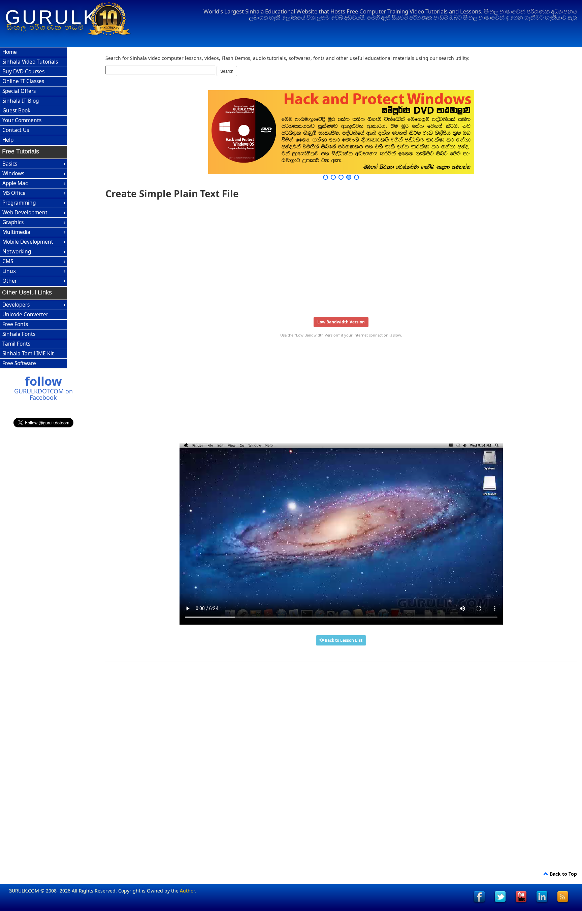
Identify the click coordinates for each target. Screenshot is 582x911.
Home (9, 52)
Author (187, 890)
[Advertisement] (307, 256)
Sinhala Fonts (18, 334)
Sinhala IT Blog (20, 100)
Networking (16, 251)
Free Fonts (15, 324)
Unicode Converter (25, 314)
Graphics (13, 222)
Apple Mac (15, 183)
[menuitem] (33, 52)
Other (9, 280)
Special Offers (19, 91)
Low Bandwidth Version (341, 322)
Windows (13, 173)
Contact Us (15, 130)
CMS (7, 261)
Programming (19, 202)
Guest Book (16, 110)
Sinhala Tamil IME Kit (28, 353)
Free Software (19, 363)
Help (7, 139)
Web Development (24, 212)
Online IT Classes (23, 81)
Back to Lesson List (343, 640)
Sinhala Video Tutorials (30, 61)
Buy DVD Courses (23, 71)
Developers (16, 304)
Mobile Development (27, 241)
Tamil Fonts (16, 343)
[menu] (33, 96)
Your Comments (21, 120)
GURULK (51, 17)
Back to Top (562, 874)
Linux (9, 271)
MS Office (14, 193)
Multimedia (16, 232)
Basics (9, 163)
